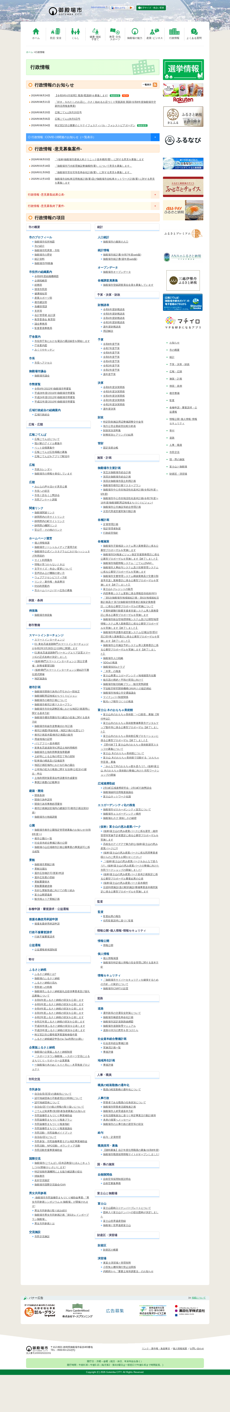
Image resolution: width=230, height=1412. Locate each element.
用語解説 (108, 331)
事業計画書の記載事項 (47, 782)
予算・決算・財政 (179, 364)
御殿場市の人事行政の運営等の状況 (123, 1124)
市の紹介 (39, 246)
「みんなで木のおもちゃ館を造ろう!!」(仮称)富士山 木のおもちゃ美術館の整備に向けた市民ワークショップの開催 (130, 770)
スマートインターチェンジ (49, 639)
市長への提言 (42, 490)
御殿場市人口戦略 (113, 658)
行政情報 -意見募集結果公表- (46, 194)
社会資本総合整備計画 (115, 1043)
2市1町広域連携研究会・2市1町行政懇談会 (127, 787)
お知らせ (174, 342)
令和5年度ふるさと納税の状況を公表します (59, 1004)
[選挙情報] (183, 78)
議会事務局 (40, 323)
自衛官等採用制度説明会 (117, 1179)
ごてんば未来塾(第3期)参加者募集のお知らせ (60, 1111)
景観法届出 (40, 868)
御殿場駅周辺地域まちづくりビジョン (55, 695)
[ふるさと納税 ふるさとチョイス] (183, 196)
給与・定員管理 (112, 1137)
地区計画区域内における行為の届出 (54, 765)
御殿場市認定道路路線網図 (118, 1021)
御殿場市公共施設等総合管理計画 (122, 506)
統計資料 (39, 259)
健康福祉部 (40, 293)
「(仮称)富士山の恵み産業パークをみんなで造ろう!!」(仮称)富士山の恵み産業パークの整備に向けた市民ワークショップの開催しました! (130, 865)
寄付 (171, 430)
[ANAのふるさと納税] (183, 266)
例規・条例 (175, 385)
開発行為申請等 (43, 799)
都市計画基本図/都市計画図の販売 (53, 734)
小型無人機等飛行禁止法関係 (119, 1267)
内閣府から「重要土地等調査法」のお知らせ (128, 1271)
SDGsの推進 (110, 662)
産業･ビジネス (154, 38)
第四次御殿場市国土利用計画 (119, 481)
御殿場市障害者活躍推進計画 (119, 1106)
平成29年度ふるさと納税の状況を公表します (59, 1030)
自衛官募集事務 (112, 1183)
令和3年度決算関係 (114, 400)
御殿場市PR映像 (43, 263)
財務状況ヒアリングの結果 (118, 434)
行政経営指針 (110, 532)
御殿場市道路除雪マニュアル (119, 1025)
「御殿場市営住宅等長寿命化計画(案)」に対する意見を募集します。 (93, 172)
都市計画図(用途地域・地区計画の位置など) (59, 730)
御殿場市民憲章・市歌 (47, 250)
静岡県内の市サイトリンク (49, 516)
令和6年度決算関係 (114, 387)
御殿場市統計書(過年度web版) (120, 259)
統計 (171, 357)
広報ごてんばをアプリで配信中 (52, 456)
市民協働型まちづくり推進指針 (52, 1124)
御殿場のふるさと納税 (47, 978)
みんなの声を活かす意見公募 (50, 486)
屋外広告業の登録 (44, 877)
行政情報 (174, 38)
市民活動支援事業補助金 (48, 1150)
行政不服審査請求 (44, 936)
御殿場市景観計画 (44, 864)
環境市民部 (40, 289)
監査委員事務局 (43, 328)
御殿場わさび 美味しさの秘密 (120, 818)
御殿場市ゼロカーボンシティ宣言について (127, 809)
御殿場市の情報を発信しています (53, 473)
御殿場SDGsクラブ (114, 666)
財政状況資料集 (112, 430)
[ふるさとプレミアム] (183, 242)
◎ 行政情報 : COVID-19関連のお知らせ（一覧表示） (62, 137)
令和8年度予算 (111, 344)
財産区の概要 (110, 1249)
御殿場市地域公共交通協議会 (119, 692)
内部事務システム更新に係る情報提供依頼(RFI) (130, 593)
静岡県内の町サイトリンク (49, 521)
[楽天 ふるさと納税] (183, 102)
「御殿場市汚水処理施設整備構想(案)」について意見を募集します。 (93, 165)
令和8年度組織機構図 (46, 276)
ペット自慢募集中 (44, 447)
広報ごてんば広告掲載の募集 (50, 452)
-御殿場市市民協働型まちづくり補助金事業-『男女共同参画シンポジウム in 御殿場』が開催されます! (60, 1202)
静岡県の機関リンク (45, 525)
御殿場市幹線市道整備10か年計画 (53, 726)
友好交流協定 (42, 1180)
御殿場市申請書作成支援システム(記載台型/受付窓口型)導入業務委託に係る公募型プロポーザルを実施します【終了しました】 (130, 636)
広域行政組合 (42, 414)
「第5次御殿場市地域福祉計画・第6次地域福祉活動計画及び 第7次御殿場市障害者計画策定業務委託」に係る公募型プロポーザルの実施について (130, 602)
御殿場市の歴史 (43, 254)
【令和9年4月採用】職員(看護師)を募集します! (81, 95)
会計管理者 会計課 (44, 315)
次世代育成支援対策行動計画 (119, 511)
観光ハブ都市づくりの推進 (118, 701)
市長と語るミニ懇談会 (47, 495)
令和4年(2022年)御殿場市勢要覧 (52, 388)
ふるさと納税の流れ (45, 982)
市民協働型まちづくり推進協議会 (53, 1128)
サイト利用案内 (43, 560)
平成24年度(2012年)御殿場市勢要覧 (54, 397)
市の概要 (174, 349)
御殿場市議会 (42, 375)
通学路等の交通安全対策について (122, 1013)
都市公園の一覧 (43, 838)
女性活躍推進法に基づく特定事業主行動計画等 (129, 1115)
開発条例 (39, 795)
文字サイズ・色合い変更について (53, 568)
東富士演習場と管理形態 (117, 1262)
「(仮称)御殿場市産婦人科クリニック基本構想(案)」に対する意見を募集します (99, 159)
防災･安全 (55, 38)
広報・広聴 (175, 371)
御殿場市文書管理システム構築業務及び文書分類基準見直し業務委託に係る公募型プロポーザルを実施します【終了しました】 (129, 580)
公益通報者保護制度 (45, 949)
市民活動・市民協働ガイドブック (53, 1132)
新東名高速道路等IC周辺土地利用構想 (55, 747)
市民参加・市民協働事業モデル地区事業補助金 (60, 1141)
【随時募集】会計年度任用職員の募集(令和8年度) (131, 1150)
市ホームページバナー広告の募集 (53, 590)
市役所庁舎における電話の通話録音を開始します (62, 341)
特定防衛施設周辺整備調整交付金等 (123, 421)
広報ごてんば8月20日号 (68, 112)
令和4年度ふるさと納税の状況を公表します (59, 1008)
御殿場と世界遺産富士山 (117, 1225)
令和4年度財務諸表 (114, 318)
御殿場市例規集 (43, 615)
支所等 (38, 310)
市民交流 (174, 452)
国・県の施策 (177, 459)
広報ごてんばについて (47, 439)
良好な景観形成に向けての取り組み (54, 890)
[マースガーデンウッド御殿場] (77, 1311)
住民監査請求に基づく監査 (118, 920)
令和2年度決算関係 (114, 404)
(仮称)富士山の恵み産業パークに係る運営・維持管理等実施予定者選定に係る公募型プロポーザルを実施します (129, 835)
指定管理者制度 (112, 528)
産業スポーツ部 (43, 297)
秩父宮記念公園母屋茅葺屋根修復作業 (55, 1034)
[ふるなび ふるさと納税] (183, 149)
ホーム (36, 38)
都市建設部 (40, 302)
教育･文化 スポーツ (115, 38)
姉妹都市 (39, 1175)
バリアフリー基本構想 (47, 743)
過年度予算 (109, 374)
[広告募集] (115, 1311)
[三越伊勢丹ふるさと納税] (183, 289)
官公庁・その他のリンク (48, 529)
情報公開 (108, 945)
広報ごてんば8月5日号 (67, 118)
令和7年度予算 (111, 348)
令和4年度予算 (111, 361)
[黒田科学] (190, 1311)
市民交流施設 (42, 1236)
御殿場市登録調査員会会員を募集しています (128, 284)
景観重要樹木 (42, 881)
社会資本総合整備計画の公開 (50, 842)
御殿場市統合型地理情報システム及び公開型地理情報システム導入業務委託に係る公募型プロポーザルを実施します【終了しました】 (129, 623)
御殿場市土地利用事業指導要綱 (52, 752)
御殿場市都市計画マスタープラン (122, 485)
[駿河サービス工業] (152, 1311)
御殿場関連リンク (44, 512)
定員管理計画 (110, 524)
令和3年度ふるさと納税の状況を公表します (59, 1013)
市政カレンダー (43, 469)
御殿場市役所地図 (44, 241)
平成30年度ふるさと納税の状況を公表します (59, 1025)
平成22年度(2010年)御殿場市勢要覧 (54, 401)
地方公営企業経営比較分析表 (119, 426)
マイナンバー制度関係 (115, 697)
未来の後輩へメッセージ (117, 1119)
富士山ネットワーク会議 (117, 796)
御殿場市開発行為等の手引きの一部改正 (57, 691)
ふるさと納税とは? (45, 974)
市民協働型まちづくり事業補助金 (53, 1115)
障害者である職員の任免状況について (124, 1102)
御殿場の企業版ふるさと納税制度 (53, 1051)
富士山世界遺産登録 (114, 1220)
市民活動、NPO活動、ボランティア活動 (57, 1145)
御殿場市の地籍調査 (45, 816)
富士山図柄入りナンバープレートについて (127, 1208)
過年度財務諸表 (112, 326)
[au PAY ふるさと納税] (183, 219)
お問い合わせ (197, 1348)
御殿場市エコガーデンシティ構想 (122, 813)
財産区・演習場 (178, 473)
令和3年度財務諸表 (114, 322)
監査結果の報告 (112, 916)
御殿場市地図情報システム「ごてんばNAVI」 (128, 563)
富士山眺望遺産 (43, 894)
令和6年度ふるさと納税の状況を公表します (59, 1000)
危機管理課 (40, 306)
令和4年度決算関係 (114, 395)
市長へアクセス (43, 362)
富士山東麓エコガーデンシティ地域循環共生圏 (129, 675)
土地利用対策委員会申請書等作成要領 (55, 778)
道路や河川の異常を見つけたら (120, 1030)
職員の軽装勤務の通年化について (122, 1089)
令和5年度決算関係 (114, 391)
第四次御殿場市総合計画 (117, 476)
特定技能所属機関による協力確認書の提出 (58, 1171)
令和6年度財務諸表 (114, 309)
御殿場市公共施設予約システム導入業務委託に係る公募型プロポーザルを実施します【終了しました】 (129, 649)
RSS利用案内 (42, 586)
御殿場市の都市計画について (50, 700)
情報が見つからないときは (49, 564)
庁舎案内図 (40, 345)
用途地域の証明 (43, 739)
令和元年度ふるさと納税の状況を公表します (59, 1021)
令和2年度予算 (111, 369)
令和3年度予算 (111, 365)
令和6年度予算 (111, 352)
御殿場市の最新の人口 (115, 241)
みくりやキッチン (44, 349)
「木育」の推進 (112, 671)
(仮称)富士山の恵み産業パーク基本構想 (125, 882)
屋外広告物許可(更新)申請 (49, 873)
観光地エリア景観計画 (47, 899)
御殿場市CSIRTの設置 (115, 988)
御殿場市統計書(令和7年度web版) (122, 254)
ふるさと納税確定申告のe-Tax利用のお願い (59, 1038)
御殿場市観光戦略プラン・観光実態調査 (125, 684)
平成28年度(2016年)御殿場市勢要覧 (54, 392)
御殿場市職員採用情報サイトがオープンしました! (131, 1154)
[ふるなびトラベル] (183, 172)
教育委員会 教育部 (44, 319)
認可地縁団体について (47, 1102)
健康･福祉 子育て (95, 38)
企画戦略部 (40, 280)
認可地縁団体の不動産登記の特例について (58, 1098)
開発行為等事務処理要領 (48, 803)
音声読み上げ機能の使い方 (49, 573)
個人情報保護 (42, 542)
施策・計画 (175, 378)
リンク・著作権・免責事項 (49, 581)
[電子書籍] (183, 309)
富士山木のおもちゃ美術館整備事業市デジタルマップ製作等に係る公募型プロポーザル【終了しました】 (129, 727)
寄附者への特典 (43, 987)
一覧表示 (147, 84)
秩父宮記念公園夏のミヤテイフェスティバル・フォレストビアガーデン (95, 125)
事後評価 (108, 1051)
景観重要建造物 (43, 886)
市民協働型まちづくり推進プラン (53, 1119)
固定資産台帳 (110, 447)
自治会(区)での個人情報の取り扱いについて (59, 1106)
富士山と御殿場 (178, 466)
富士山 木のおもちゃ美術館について (123, 753)
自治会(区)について (45, 1137)
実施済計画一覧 (112, 1047)
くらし (75, 38)
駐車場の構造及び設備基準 (49, 760)
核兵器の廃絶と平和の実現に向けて (123, 679)
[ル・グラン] (40, 1311)
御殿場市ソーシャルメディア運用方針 (55, 547)
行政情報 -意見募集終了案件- (46, 205)
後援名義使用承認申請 (47, 923)
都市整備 (174, 393)
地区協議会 (40, 678)
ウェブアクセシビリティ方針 (50, 577)
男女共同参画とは (44, 1223)
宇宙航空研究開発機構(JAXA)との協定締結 (127, 688)
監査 (171, 400)
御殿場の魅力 (134, 38)
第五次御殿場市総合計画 (117, 472)
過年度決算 (109, 408)
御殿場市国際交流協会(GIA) (50, 1184)
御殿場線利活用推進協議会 (118, 792)
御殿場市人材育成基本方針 (118, 1111)
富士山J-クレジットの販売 (118, 589)
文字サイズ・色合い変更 (152, 7)
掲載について (199, 1297)
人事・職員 (175, 445)
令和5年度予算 (111, 356)
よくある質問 (194, 38)
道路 (171, 437)
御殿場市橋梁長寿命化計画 (118, 1017)
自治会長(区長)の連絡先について (53, 1093)
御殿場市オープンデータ (117, 271)
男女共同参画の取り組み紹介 (50, 1210)
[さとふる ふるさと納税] (183, 125)
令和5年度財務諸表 (114, 313)
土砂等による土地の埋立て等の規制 (54, 756)
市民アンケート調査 (45, 499)
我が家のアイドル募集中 (48, 443)
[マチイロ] (183, 330)
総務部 (38, 284)
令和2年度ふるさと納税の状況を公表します (59, 1017)
